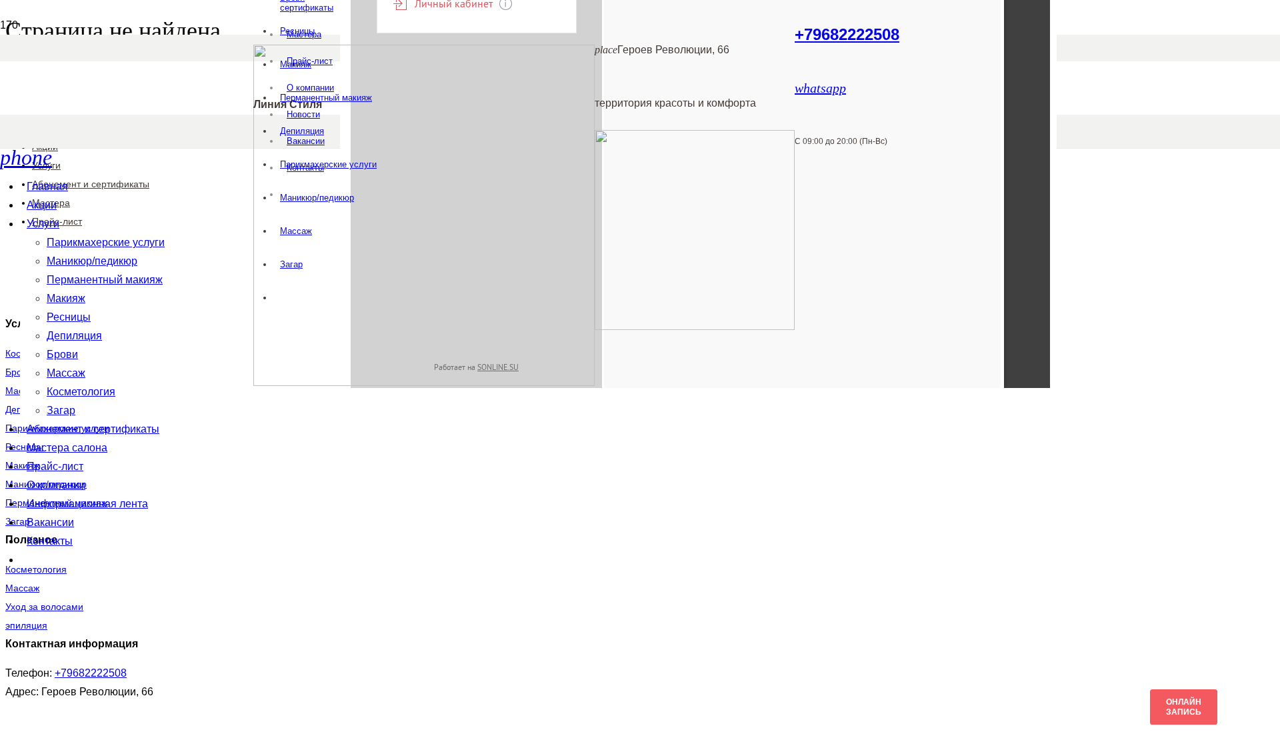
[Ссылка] (424, 382)
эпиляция (26, 625)
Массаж (22, 588)
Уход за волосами (44, 606)
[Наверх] (24, 721)
